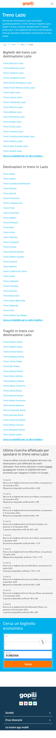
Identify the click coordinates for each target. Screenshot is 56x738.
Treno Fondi (9, 276)
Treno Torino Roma (12, 361)
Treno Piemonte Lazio (13, 116)
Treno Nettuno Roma (13, 381)
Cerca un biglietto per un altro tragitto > (23, 155)
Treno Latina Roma (12, 390)
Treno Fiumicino (11, 198)
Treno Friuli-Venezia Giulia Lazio (19, 87)
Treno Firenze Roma (13, 351)
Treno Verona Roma (13, 371)
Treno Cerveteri (11, 286)
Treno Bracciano (11, 295)
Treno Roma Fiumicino (14, 385)
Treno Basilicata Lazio (14, 68)
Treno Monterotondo (13, 251)
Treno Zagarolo (10, 305)
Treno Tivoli (9, 208)
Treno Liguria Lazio (12, 97)
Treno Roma (9, 173)
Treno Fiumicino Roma (14, 420)
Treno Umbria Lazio (13, 141)
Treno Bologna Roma (13, 356)
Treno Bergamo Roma (14, 429)
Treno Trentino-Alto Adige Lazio (19, 136)
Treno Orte (8, 310)
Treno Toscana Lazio (13, 131)
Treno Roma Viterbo (13, 376)
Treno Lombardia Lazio (14, 102)
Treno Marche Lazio (13, 107)
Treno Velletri (9, 217)
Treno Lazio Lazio (11, 92)
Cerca (28, 664)
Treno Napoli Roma (12, 346)
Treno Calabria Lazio (13, 73)
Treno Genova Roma (13, 415)
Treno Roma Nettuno (13, 405)
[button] (52, 4)
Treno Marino (10, 266)
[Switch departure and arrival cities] (42, 642)
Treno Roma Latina (12, 434)
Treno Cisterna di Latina (15, 271)
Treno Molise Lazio (12, 112)
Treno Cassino (10, 261)
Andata (8, 653)
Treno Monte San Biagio (15, 315)
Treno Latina (9, 178)
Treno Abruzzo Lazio (13, 63)
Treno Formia (9, 246)
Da (6, 636)
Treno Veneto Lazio (12, 151)
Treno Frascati (10, 290)
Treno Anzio (9, 232)
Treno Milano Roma (13, 341)
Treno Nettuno (10, 237)
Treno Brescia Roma (13, 395)
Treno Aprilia (9, 193)
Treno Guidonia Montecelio (16, 183)
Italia (22, 44)
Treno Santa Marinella (14, 300)
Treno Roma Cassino (13, 424)
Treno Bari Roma (11, 366)
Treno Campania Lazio (14, 77)
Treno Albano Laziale (13, 256)
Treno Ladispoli (10, 281)
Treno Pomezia (10, 222)
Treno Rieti (8, 227)
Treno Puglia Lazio (12, 121)
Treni (13, 44)
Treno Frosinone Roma (14, 410)
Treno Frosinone (11, 212)
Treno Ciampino (11, 242)
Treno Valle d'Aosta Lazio (15, 146)
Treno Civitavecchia (12, 203)
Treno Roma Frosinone (14, 400)
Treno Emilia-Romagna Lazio (17, 82)
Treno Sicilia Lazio (12, 126)
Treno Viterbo (10, 188)
